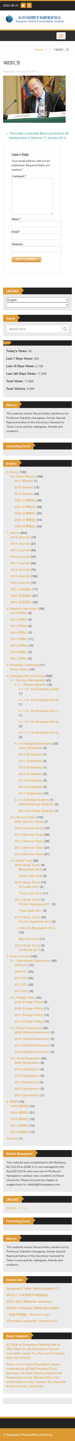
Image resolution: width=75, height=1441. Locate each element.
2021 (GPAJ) (18, 658)
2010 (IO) (21, 978)
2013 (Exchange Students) (36, 810)
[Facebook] (29, 5)
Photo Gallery (19, 669)
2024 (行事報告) (25, 526)
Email (16, 231)
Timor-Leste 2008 (30, 876)
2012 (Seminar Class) (29, 847)
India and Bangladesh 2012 (37, 928)
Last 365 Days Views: (21, 373)
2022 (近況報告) (21, 595)
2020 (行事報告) (25, 500)
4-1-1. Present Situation (30, 684)
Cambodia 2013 (29, 950)
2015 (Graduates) (30, 787)
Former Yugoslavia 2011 (35, 904)
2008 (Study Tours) (27, 865)
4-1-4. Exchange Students (32, 800)
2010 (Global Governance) (32, 1039)
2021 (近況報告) (21, 589)
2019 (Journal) (20, 576)
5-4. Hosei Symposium (25, 1058)
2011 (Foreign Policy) (29, 1015)
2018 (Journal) (20, 569)
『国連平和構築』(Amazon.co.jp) (28, 1314)
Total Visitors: (16, 388)
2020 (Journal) (20, 582)
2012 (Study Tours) (27, 917)
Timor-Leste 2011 (30, 910)
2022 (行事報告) (25, 513)
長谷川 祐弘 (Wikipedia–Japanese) (29, 1301)
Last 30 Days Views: (21, 366)
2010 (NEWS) (19, 1119)
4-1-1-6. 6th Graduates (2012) (39, 721)
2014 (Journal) (20, 543)
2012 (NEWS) (19, 1132)
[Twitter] (23, 5)
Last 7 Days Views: (20, 358)
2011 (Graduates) (30, 761)
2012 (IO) (21, 991)
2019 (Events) (24, 494)
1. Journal (12, 533)
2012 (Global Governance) (32, 1052)
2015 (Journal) (20, 550)
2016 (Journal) (20, 556)
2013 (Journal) (20, 537)
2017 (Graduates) (30, 793)
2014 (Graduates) (30, 780)
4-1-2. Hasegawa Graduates (33, 743)
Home (39, 49)
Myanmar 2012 (29, 939)
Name (16, 219)
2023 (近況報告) (21, 602)
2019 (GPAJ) (18, 652)
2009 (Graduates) (30, 748)
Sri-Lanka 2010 (29, 886)
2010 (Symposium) (27, 1075)
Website (17, 244)
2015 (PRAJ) (18, 626)
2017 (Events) (24, 481)
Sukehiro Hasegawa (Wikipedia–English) (33, 1308)
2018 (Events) (24, 487)
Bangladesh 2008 (30, 869)
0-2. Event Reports (22, 476)
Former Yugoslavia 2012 (35, 921)
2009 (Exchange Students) (36, 804)
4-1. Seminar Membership (27, 680)
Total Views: (15, 381)
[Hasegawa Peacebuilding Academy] (36, 19)
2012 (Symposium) (27, 1088)
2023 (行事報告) (25, 520)
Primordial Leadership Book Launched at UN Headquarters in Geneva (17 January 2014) (37, 135)
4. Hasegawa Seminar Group (25, 676)
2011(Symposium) (27, 1082)
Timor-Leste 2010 (30, 893)
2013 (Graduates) (30, 774)
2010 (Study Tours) (27, 882)
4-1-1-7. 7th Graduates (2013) (39, 732)
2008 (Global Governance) (32, 1032)
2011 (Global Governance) (32, 1045)
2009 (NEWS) (19, 1112)
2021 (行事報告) (25, 507)
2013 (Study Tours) (27, 945)
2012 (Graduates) (30, 767)
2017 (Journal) (20, 563)
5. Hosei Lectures (17, 956)
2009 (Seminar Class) (29, 828)
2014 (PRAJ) (18, 619)
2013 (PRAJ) (18, 613)
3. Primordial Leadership (22, 665)
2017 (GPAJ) (18, 639)
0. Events (12, 472)
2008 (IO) (21, 965)
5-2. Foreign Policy (22, 997)
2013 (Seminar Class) (29, 854)
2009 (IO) (21, 971)
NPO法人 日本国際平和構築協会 (27, 1295)
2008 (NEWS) (19, 1106)
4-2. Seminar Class (23, 817)
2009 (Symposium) (27, 1069)
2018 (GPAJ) (18, 645)
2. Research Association (22, 608)
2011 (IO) (21, 984)
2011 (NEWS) (19, 1125)
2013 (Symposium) (27, 1095)
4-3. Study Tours (21, 860)
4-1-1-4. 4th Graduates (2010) (39, 700)
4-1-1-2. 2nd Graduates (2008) (39, 689)
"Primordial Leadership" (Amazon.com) (32, 1321)
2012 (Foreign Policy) (29, 1021)
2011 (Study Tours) (27, 899)
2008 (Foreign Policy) (29, 1002)
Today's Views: (17, 351)
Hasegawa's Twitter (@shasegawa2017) (32, 1288)
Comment (19, 176)
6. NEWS (12, 1101)
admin (17, 71)
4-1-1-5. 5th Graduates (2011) (39, 711)
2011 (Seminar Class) (29, 841)
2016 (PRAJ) (18, 632)
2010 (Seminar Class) (29, 834)
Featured (12, 1138)
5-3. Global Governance (26, 1028)
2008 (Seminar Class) (29, 821)
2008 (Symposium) (27, 1062)
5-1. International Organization (30, 960)
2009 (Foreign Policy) (29, 1008)
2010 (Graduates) (30, 754)
